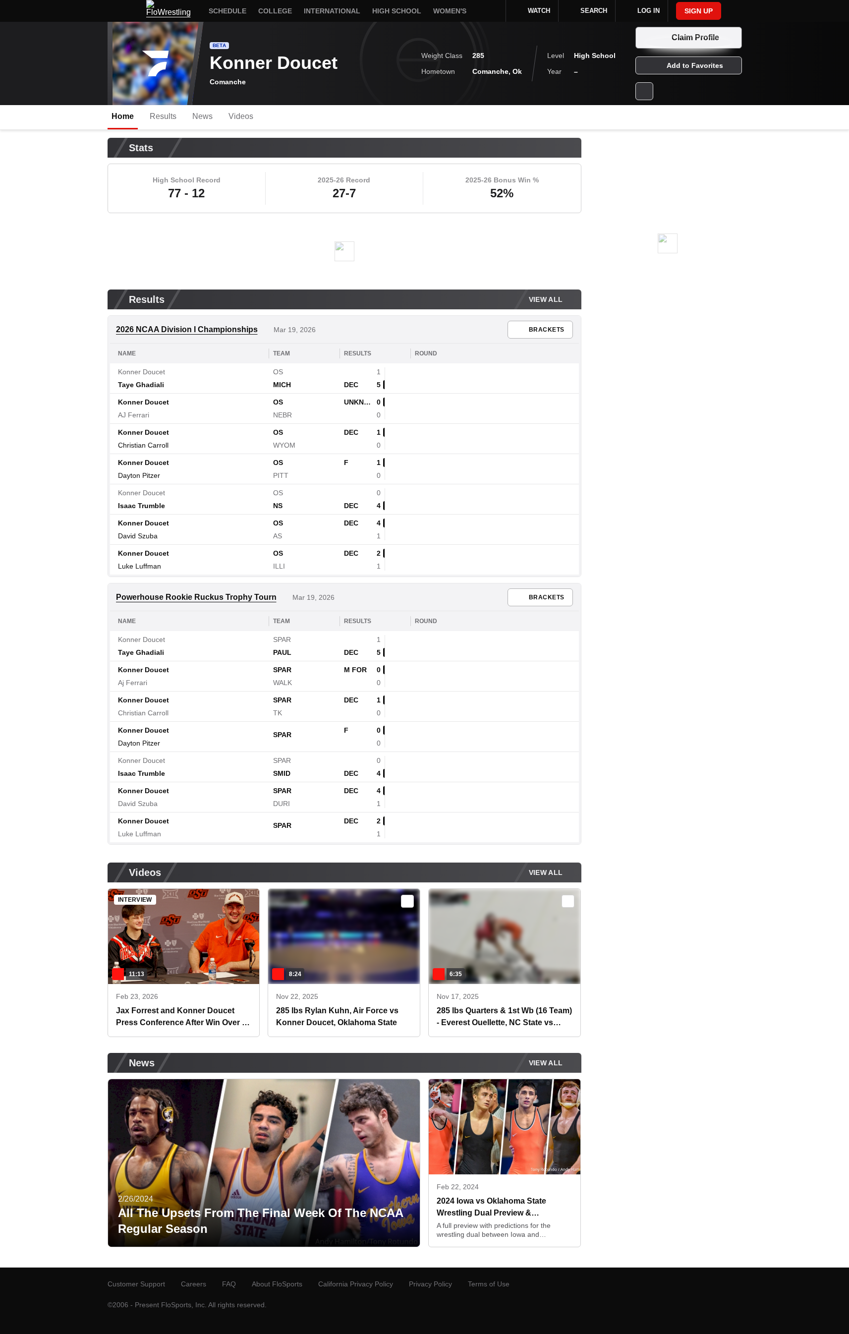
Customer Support (136, 1284)
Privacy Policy (430, 1284)
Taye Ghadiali (141, 385)
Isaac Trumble (141, 506)
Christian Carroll (143, 445)
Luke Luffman (139, 566)
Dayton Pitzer (139, 475)
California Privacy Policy (355, 1284)
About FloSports (277, 1284)
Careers (193, 1284)
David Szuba (138, 536)
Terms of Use (488, 1284)
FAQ (229, 1284)
